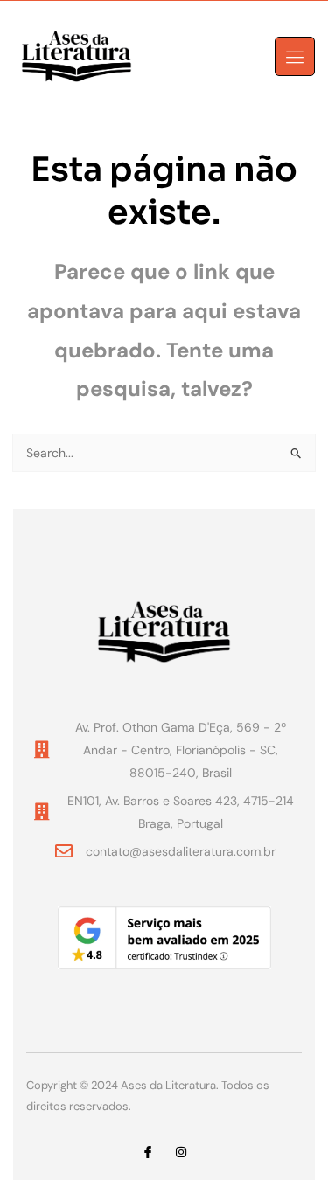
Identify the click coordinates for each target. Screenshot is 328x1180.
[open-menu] (295, 56)
